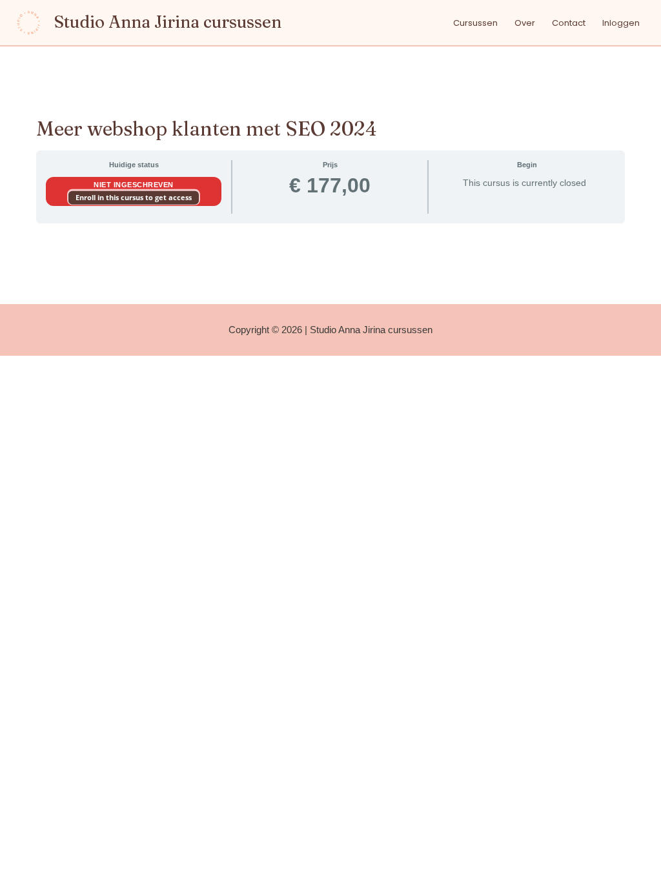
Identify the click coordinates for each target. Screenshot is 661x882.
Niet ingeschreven (134, 185)
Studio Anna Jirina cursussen (167, 22)
